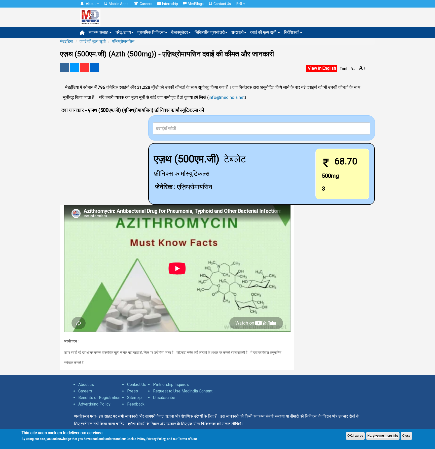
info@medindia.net (227, 97)
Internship (170, 4)
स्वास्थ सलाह (99, 32)
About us (86, 384)
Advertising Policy (94, 404)
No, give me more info (383, 435)
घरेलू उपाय (123, 32)
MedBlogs (196, 4)
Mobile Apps (118, 4)
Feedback (135, 404)
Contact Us (222, 4)
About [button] (90, 4)
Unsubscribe (164, 397)
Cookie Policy (136, 439)
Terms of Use (187, 439)
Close (406, 435)
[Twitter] (74, 67)
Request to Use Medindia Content (182, 391)
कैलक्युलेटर (179, 32)
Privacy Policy (156, 439)
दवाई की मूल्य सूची (263, 32)
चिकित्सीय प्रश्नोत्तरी (210, 32)
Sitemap (134, 397)
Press (132, 391)
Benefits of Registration (99, 397)
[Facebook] (64, 67)
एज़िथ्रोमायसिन (123, 41)
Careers (146, 4)
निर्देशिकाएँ (292, 32)
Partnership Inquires (171, 384)
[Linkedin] (94, 67)
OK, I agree (355, 435)
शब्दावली (237, 32)
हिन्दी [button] (239, 4)
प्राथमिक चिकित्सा (151, 32)
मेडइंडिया (66, 41)
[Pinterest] (84, 67)
